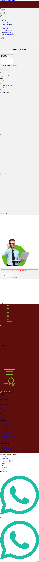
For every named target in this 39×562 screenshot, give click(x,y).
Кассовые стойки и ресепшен (5, 424)
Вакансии (4, 2)
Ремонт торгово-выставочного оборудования (9, 34)
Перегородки (3, 423)
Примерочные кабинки (5, 427)
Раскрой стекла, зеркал (4, 415)
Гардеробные (4, 20)
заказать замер (2, 38)
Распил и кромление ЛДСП (6, 28)
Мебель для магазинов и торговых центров (7, 430)
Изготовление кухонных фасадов (7, 30)
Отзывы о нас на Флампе (3, 303)
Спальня (4, 23)
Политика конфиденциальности (6, 451)
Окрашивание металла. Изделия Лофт (8, 33)
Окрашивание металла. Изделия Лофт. (8, 460)
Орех (2, 76)
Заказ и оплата (3, 408)
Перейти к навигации (3, 0)
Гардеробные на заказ (4, 437)
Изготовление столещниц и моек (7, 29)
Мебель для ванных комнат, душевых (8, 24)
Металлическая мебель (4, 447)
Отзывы (3, 410)
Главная (1, 92)
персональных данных (15, 65)
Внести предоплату (5, 3)
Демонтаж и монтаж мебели (6, 35)
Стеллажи (3, 422)
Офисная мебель (4, 425)
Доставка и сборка (5, 466)
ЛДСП (2, 80)
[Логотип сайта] (3, 8)
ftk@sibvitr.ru (1, 10)
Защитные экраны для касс (5, 426)
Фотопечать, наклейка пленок (7, 32)
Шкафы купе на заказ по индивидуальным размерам (8, 436)
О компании (3, 407)
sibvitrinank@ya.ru (2, 13)
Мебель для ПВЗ (4, 433)
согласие (4, 65)
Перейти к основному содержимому (10, 0)
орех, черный (3, 88)
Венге (2, 74)
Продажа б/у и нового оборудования (8, 462)
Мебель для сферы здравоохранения (6, 432)
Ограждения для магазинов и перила (6, 448)
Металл (2, 81)
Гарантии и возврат (5, 467)
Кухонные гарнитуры (6, 22)
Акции (2, 411)
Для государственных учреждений (6, 431)
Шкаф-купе (4, 19)
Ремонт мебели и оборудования (6, 417)
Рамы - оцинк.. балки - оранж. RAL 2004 (7, 85)
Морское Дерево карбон (5, 75)
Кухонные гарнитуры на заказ (5, 439)
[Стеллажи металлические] (11, 156)
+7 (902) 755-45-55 (2, 9)
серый (2, 86)
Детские (4, 21)
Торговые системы (4, 445)
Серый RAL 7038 (4, 87)
